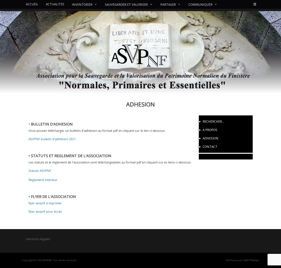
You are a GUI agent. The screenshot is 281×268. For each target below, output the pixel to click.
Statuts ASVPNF (39, 171)
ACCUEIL (32, 4)
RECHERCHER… (213, 121)
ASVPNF (46, 260)
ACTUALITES (55, 4)
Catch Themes (251, 260)
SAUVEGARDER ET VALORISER (126, 4)
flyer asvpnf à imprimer (45, 203)
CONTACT (210, 147)
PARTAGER (168, 4)
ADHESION (210, 138)
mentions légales (38, 239)
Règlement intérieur (42, 180)
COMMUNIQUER (200, 4)
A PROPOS (210, 130)
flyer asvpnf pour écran (45, 211)
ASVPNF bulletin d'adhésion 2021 (52, 139)
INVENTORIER (82, 4)
